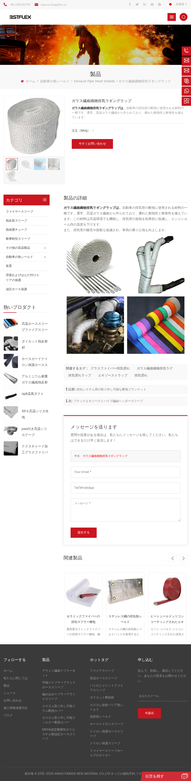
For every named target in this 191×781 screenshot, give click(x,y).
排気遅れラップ (79, 375)
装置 (9, 266)
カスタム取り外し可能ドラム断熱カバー (58, 708)
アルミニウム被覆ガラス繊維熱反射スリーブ (35, 380)
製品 (6, 685)
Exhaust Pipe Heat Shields (94, 81)
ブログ (8, 715)
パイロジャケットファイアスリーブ (106, 688)
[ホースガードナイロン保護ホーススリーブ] (11, 360)
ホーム (30, 81)
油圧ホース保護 (16, 289)
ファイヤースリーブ (19, 211)
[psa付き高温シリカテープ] (11, 430)
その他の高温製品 (18, 248)
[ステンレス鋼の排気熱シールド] (125, 591)
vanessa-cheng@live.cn (53, 4)
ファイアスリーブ (102, 670)
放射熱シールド (100, 716)
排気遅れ (140, 375)
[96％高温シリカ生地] (11, 413)
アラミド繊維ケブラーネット (58, 673)
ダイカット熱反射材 (35, 344)
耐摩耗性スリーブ (18, 238)
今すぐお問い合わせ (92, 143)
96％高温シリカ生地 (35, 414)
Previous (172, 558)
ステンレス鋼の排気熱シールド (125, 619)
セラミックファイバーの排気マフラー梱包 (83, 619)
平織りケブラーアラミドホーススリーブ (58, 685)
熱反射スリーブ (16, 220)
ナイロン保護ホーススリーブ (106, 734)
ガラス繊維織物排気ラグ (155, 368)
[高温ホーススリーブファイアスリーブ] (11, 326)
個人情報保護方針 (15, 708)
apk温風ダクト (33, 393)
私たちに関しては (15, 678)
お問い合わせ (12, 700)
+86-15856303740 (19, 4)
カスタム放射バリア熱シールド (106, 707)
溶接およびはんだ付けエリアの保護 (22, 278)
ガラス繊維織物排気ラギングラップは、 (99, 108)
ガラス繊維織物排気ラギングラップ (105, 456)
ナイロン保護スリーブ (105, 743)
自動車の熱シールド (54, 81)
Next (183, 558)
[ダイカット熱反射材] (11, 343)
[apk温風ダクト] (11, 396)
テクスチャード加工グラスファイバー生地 (35, 449)
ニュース (9, 693)
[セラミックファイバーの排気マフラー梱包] (83, 591)
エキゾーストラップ (112, 375)
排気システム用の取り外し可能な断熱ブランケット (111, 389)
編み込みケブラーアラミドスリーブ (58, 696)
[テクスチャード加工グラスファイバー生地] (11, 448)
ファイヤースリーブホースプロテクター (106, 753)
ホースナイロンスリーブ (106, 724)
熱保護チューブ (16, 229)
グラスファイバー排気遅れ (110, 368)
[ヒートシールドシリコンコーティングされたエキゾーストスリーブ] (167, 591)
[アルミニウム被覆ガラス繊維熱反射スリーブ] (11, 378)
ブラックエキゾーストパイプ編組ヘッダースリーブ (108, 401)
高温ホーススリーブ (103, 678)
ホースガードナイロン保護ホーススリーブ (35, 362)
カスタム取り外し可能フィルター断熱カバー (58, 720)
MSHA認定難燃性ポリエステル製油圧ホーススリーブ (58, 734)
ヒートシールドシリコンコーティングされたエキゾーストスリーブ (167, 619)
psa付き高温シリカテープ (34, 432)
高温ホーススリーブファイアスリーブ (35, 327)
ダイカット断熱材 (102, 697)
